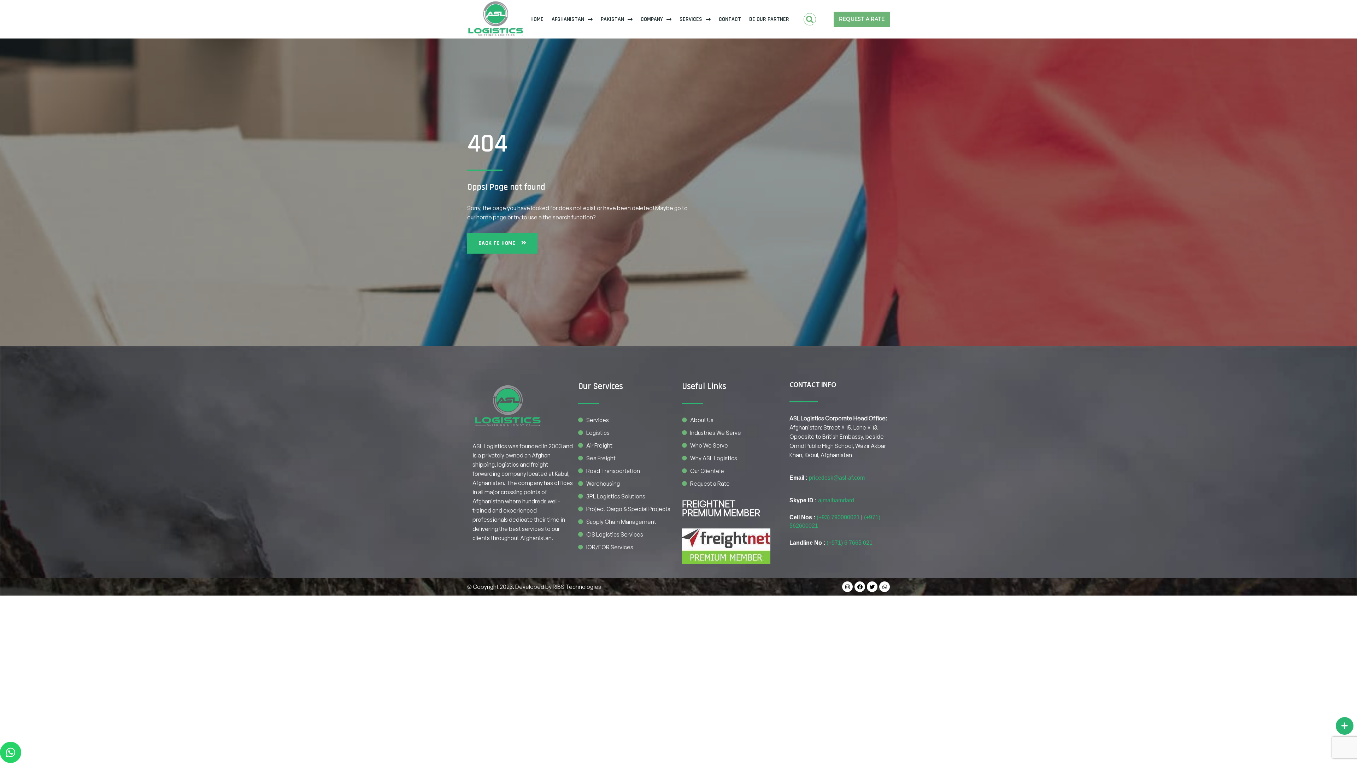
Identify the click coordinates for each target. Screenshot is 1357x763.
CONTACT (730, 19)
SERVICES (691, 19)
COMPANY (652, 19)
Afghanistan (568, 19)
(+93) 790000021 (838, 517)
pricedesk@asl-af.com (837, 478)
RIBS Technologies (577, 586)
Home (537, 19)
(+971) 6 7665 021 (850, 543)
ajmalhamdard (836, 500)
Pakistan (612, 19)
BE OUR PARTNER (769, 19)
